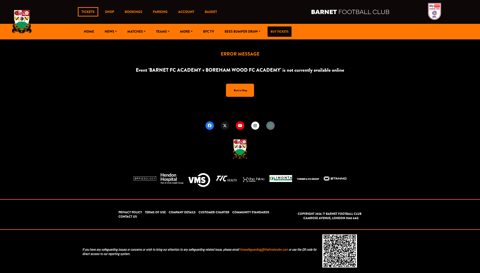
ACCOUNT (186, 11)
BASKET (211, 11)
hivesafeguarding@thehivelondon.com (264, 249)
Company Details (182, 212)
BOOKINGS (133, 11)
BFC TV (208, 31)
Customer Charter (214, 212)
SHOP (109, 11)
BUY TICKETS (280, 31)
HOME (89, 31)
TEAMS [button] (161, 31)
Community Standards (250, 212)
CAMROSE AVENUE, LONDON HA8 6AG (330, 218)
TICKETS (88, 11)
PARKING (160, 11)
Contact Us (127, 216)
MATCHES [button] (135, 31)
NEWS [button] (109, 31)
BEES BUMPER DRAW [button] (241, 31)
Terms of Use (155, 212)
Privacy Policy (130, 212)
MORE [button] (185, 31)
